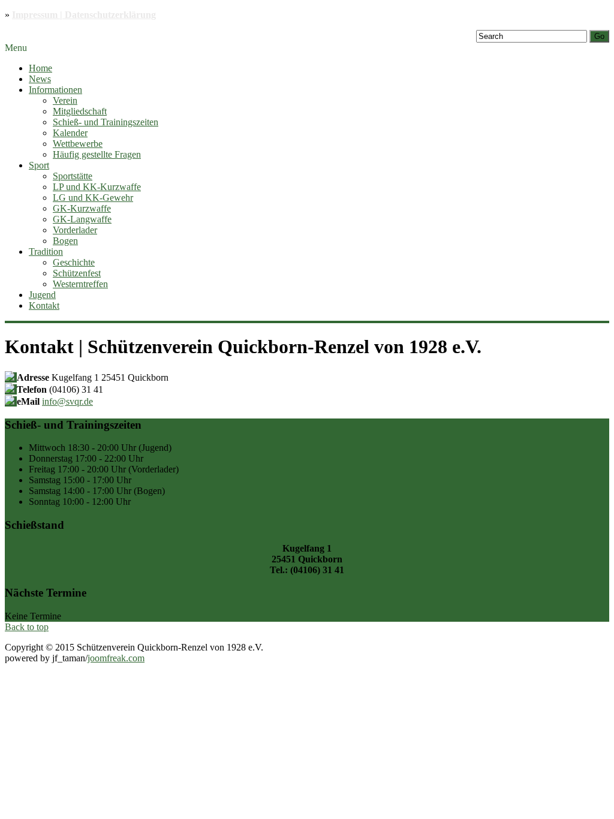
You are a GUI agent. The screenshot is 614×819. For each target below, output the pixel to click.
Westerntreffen (80, 284)
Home (40, 68)
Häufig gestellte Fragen (97, 154)
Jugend (42, 295)
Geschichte (74, 262)
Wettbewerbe (78, 143)
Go (599, 36)
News (40, 79)
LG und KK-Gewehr (93, 197)
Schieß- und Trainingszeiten (105, 122)
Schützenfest (77, 273)
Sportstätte (72, 176)
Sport (39, 165)
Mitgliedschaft (80, 111)
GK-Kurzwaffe (82, 208)
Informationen (55, 90)
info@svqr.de (67, 401)
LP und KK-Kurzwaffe (97, 187)
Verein (65, 100)
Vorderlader (75, 230)
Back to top (27, 627)
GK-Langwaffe (82, 219)
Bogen (65, 241)
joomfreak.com (116, 658)
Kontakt (44, 305)
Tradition (46, 251)
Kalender (70, 133)
